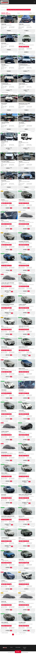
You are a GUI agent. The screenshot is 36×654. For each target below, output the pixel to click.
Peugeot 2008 (14, 9)
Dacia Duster (19, 9)
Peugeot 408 (24, 9)
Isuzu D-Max (28, 9)
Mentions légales (18, 647)
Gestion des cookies (24, 648)
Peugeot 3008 (9, 9)
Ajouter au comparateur (23, 54)
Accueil (11, 647)
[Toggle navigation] (34, 2)
